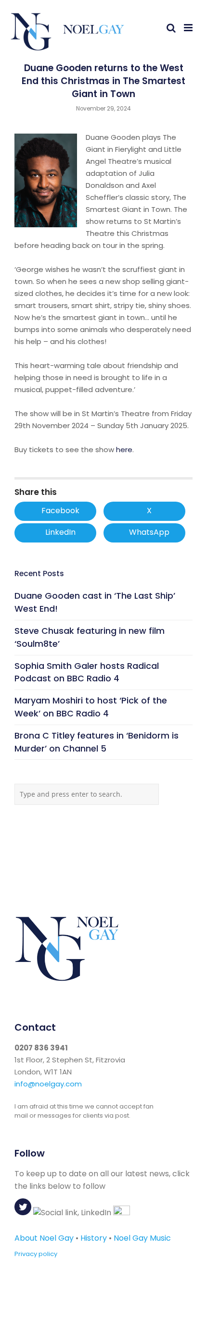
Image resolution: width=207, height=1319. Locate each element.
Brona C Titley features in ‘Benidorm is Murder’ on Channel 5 (96, 741)
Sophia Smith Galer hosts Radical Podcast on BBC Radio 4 (86, 672)
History (93, 1238)
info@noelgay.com (48, 1084)
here (124, 449)
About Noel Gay (44, 1238)
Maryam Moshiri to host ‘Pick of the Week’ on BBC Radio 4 (90, 706)
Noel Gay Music (142, 1238)
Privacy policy (35, 1253)
